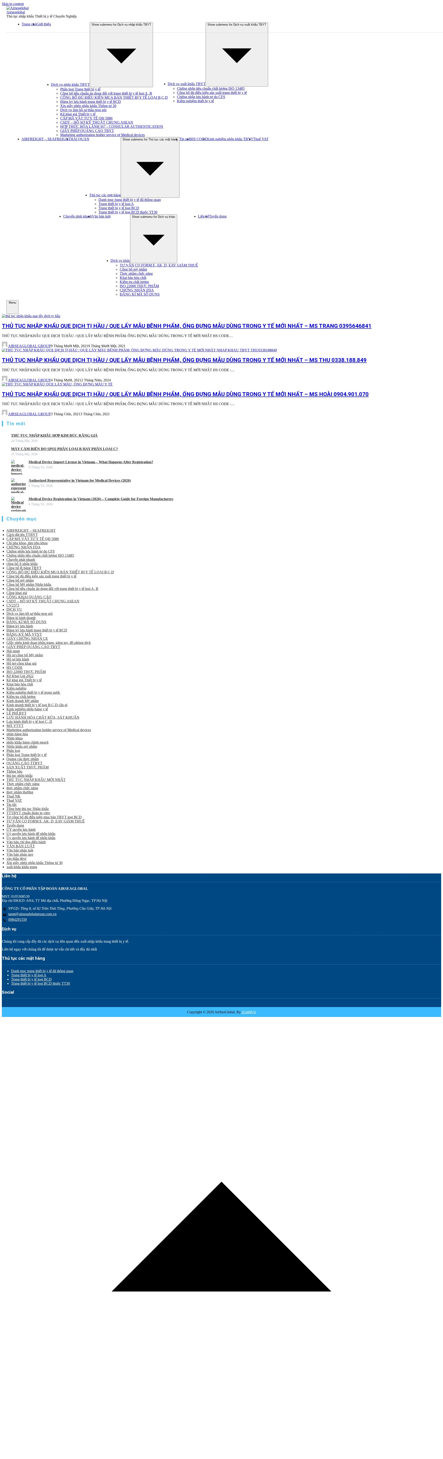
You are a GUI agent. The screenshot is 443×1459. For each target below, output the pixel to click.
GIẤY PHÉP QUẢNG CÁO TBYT (87, 131)
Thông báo (14, 771)
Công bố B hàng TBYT (24, 568)
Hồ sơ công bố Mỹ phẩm (24, 655)
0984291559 (17, 919)
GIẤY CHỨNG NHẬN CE (27, 638)
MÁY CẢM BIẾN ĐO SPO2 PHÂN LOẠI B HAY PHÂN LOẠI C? (64, 449)
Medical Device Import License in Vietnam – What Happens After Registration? (91, 462)
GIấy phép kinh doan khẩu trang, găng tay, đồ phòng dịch (48, 643)
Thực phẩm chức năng (136, 273)
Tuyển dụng (218, 216)
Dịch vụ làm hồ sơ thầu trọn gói (83, 110)
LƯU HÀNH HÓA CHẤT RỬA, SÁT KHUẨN (42, 717)
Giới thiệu (43, 24)
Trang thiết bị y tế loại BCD (119, 208)
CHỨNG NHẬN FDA (137, 290)
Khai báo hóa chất (133, 278)
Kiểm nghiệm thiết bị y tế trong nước (33, 692)
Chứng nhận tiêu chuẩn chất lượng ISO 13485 (211, 88)
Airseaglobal (15, 12)
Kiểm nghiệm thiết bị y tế (195, 101)
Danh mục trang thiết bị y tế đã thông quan (130, 200)
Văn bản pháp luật (19, 850)
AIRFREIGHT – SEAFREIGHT (46, 139)
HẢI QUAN (80, 139)
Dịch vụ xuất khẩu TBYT (187, 84)
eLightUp (248, 1012)
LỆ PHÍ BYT (16, 713)
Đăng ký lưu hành (19, 626)
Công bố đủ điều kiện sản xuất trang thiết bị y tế (212, 93)
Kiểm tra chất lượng (134, 282)
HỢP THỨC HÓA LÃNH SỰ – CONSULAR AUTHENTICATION (111, 127)
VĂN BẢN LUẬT (20, 846)
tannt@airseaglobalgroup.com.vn (32, 914)
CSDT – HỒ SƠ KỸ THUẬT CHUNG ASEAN (96, 122)
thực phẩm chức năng (22, 788)
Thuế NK (13, 796)
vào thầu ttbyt (16, 859)
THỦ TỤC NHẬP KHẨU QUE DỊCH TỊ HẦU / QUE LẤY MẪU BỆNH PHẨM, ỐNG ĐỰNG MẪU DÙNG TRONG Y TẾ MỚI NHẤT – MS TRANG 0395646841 (186, 326)
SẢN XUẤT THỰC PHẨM (27, 767)
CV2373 (12, 605)
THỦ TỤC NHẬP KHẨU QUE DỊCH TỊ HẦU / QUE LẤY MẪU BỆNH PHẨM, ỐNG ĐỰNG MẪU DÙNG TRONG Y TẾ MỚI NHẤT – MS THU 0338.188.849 (184, 360)
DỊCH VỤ (14, 609)
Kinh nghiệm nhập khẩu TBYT (230, 139)
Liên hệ (203, 216)
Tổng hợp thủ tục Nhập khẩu (27, 809)
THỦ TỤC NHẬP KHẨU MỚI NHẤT (36, 780)
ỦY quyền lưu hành (21, 829)
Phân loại (13, 751)
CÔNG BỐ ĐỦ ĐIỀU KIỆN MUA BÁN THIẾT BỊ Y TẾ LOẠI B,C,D (114, 97)
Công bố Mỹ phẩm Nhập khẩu (28, 584)
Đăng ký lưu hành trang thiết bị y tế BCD (90, 102)
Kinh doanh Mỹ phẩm (22, 701)
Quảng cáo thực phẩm (22, 759)
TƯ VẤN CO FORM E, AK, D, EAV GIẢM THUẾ (159, 265)
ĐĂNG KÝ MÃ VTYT (24, 634)
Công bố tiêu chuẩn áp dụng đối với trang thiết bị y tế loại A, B (106, 93)
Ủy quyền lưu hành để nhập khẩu (30, 838)
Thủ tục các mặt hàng (105, 195)
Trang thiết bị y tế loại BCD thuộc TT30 (128, 212)
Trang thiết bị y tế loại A (116, 204)
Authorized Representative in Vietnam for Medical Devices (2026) (80, 480)
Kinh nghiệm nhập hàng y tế (27, 709)
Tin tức (11, 805)
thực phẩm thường (19, 792)
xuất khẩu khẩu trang (21, 867)
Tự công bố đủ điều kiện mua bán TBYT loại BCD (44, 817)
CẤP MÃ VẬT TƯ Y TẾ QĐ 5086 (86, 118)
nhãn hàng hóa (17, 734)
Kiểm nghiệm (16, 688)
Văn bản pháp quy (19, 854)
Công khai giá (16, 593)
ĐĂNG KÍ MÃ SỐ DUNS (140, 294)
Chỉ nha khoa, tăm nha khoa (27, 543)
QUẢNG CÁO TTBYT (24, 763)
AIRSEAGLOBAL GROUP (29, 346)
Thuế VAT (261, 139)
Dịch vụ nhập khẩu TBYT (70, 85)
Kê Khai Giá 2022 (19, 676)
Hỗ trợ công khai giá (21, 663)
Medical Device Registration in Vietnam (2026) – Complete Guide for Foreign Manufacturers (101, 499)
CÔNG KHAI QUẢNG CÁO (28, 597)
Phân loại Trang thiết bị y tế (80, 89)
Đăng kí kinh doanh (21, 618)
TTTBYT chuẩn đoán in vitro (28, 813)
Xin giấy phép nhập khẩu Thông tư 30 (88, 106)
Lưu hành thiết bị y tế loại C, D (29, 722)
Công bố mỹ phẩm (133, 269)
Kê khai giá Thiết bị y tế (78, 114)
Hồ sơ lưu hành (17, 659)
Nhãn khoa (14, 738)
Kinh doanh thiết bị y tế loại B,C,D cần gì (36, 705)
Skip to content (13, 4)
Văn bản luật (101, 216)
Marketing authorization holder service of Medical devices (102, 135)
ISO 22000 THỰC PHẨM (139, 286)
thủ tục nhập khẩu (19, 775)
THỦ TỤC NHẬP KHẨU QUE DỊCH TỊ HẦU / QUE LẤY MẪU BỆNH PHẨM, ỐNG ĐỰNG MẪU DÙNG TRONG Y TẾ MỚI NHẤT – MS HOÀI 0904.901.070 (185, 394)
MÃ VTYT (15, 726)
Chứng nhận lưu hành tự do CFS (201, 97)
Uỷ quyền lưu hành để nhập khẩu (30, 834)
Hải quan (13, 651)
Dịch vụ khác (120, 261)
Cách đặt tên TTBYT (22, 535)
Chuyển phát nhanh (77, 216)
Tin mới (185, 139)
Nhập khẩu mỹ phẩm (21, 746)
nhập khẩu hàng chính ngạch (27, 742)
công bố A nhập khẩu (22, 564)
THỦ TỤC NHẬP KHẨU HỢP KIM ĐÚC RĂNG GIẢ (54, 435)
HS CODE (199, 139)
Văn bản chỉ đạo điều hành (26, 842)
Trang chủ (29, 24)
